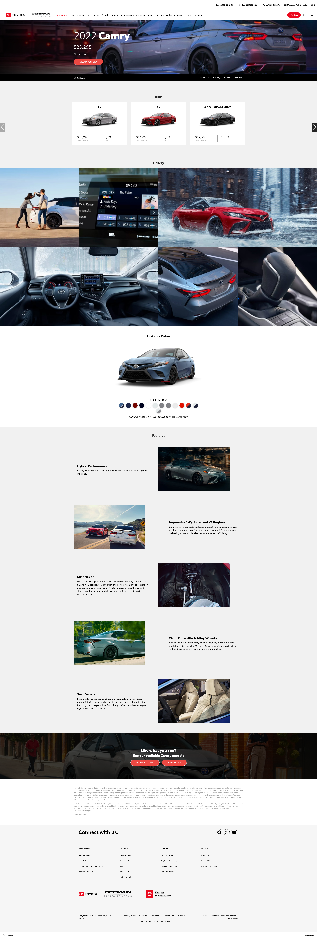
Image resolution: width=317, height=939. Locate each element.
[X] (227, 832)
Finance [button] (128, 15)
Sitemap (155, 915)
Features (238, 77)
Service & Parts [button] (144, 15)
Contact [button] (294, 14)
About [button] (180, 15)
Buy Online (61, 15)
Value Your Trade (167, 871)
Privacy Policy (129, 915)
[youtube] (234, 832)
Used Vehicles (84, 860)
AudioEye (182, 915)
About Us (205, 855)
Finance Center (167, 855)
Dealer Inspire (232, 918)
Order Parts (125, 871)
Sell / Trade (103, 15)
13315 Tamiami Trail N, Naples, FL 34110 (299, 5)
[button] (312, 15)
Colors (227, 77)
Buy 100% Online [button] (164, 15)
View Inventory (88, 61)
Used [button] (90, 15)
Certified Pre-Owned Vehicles (91, 866)
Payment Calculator (169, 866)
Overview (204, 77)
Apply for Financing (169, 860)
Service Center (126, 855)
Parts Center (125, 866)
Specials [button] (115, 15)
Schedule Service (127, 860)
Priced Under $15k (86, 871)
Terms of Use (168, 915)
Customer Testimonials (210, 866)
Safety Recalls (126, 877)
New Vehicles (84, 855)
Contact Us (174, 762)
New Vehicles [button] (77, 15)
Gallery (216, 77)
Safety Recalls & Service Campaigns (155, 921)
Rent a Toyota (194, 15)
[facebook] (219, 832)
